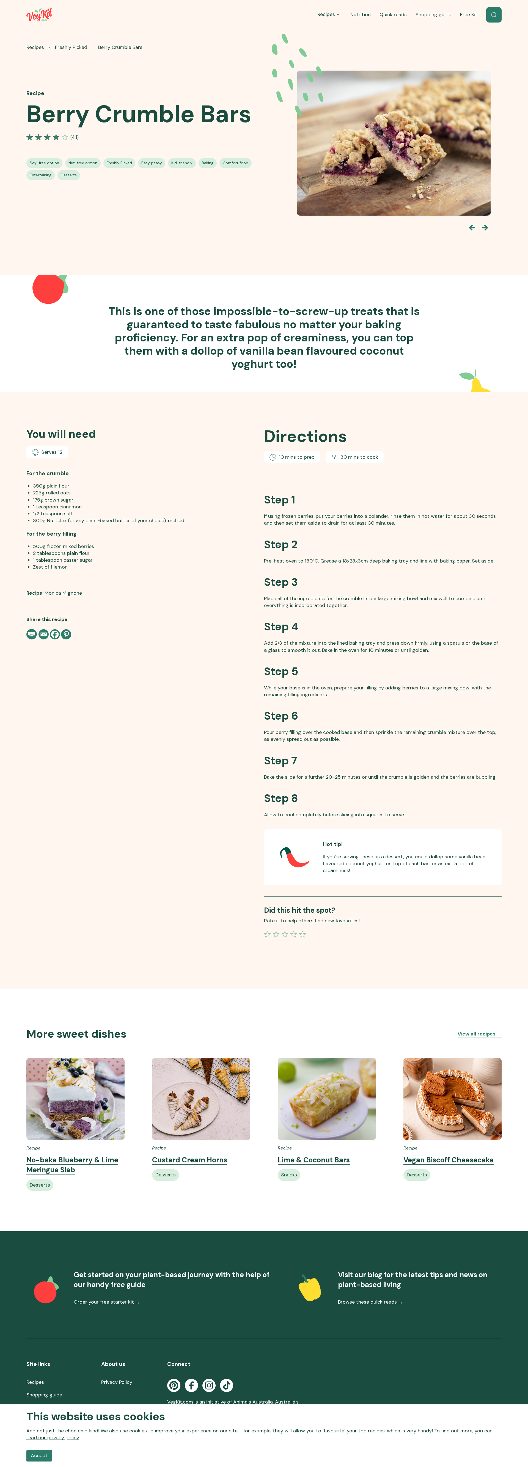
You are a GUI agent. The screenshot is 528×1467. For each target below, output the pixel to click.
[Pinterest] (66, 634)
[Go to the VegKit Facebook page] (191, 1385)
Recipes (326, 14)
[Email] (43, 634)
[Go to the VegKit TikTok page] (226, 1385)
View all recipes (480, 1034)
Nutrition (360, 14)
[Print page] (32, 634)
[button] (494, 15)
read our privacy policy (52, 1437)
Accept (39, 1455)
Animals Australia (253, 1402)
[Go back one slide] (471, 227)
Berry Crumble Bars (120, 47)
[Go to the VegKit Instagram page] (209, 1385)
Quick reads (393, 14)
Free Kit (468, 14)
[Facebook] (55, 634)
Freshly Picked (71, 47)
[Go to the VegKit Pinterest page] (173, 1385)
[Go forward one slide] (485, 227)
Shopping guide (433, 14)
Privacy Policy (116, 1382)
